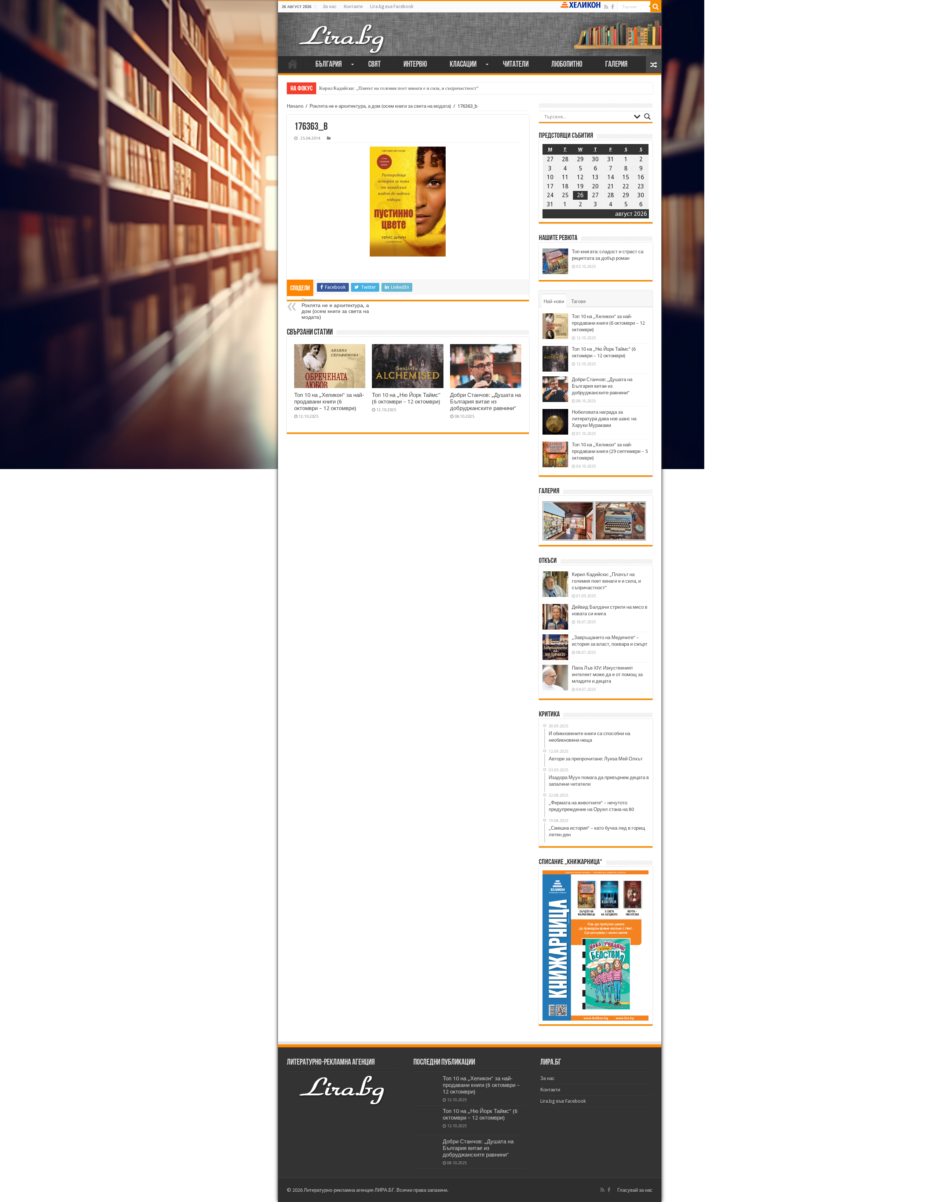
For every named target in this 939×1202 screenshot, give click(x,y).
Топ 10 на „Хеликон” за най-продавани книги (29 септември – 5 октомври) (610, 451)
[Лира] (342, 38)
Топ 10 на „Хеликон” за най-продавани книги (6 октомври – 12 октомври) (329, 402)
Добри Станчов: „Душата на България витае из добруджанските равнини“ (485, 402)
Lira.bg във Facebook (391, 6)
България (328, 64)
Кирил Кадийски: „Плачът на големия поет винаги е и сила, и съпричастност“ (606, 581)
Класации (463, 64)
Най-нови (554, 301)
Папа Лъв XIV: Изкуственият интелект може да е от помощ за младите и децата (607, 674)
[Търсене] (655, 6)
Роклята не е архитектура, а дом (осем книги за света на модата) (380, 106)
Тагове (578, 301)
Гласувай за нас (635, 1190)
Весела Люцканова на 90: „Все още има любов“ (368, 88)
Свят (374, 64)
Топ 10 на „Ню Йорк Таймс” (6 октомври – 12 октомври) (406, 398)
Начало (293, 63)
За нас (329, 6)
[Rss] (606, 7)
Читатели (516, 64)
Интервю (415, 64)
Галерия (616, 64)
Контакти (353, 6)
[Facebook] (612, 7)
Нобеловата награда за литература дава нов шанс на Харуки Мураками (604, 418)
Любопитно (566, 64)
